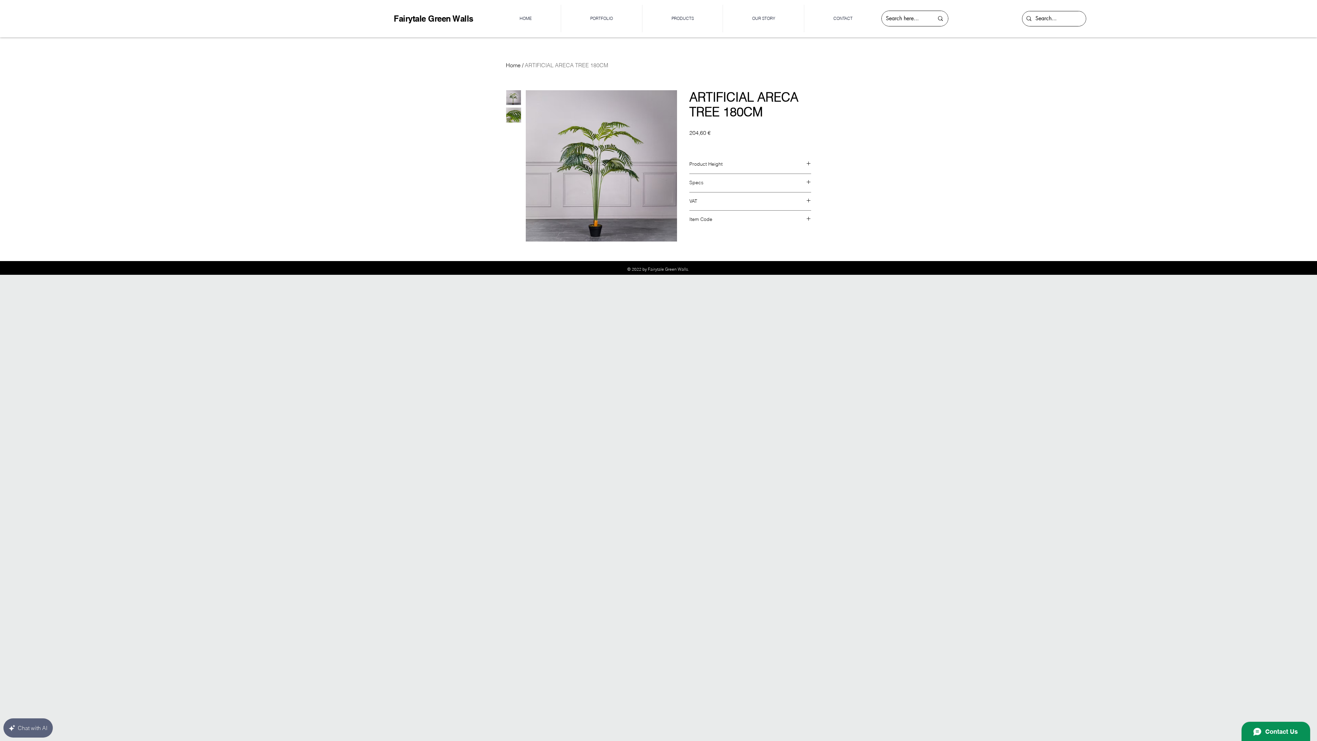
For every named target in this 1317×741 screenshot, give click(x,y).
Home (513, 65)
